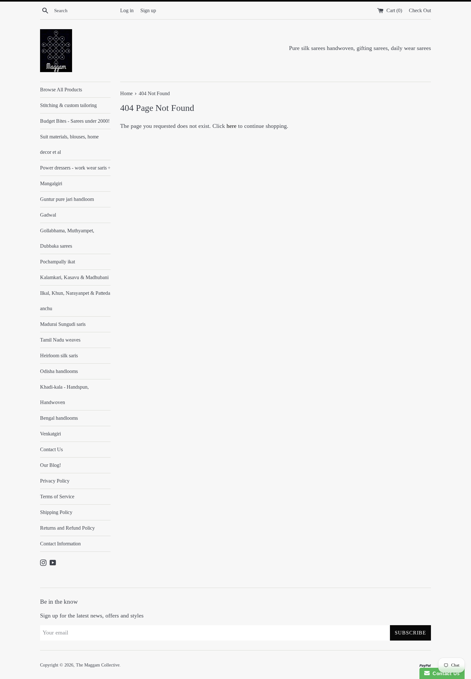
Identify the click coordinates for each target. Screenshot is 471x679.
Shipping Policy (56, 512)
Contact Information (60, 543)
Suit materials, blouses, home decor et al (69, 144)
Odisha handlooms (59, 371)
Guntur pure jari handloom (67, 199)
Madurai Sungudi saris (63, 324)
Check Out (420, 10)
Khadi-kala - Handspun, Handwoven (64, 394)
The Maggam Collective (98, 664)
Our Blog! (50, 465)
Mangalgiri (51, 183)
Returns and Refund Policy (67, 528)
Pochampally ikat (57, 261)
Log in (127, 10)
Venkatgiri (50, 433)
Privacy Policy (55, 481)
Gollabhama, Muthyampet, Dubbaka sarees (67, 238)
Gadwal (48, 215)
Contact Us (51, 449)
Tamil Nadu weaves (60, 340)
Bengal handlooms (59, 418)
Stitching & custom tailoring (68, 105)
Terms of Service (57, 496)
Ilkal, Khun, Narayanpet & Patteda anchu (75, 300)
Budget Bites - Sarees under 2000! (75, 121)
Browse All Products (61, 89)
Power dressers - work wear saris (75, 167)
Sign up (148, 10)
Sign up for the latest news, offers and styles (92, 615)
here (231, 126)
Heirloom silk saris (59, 355)
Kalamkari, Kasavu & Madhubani (74, 277)
